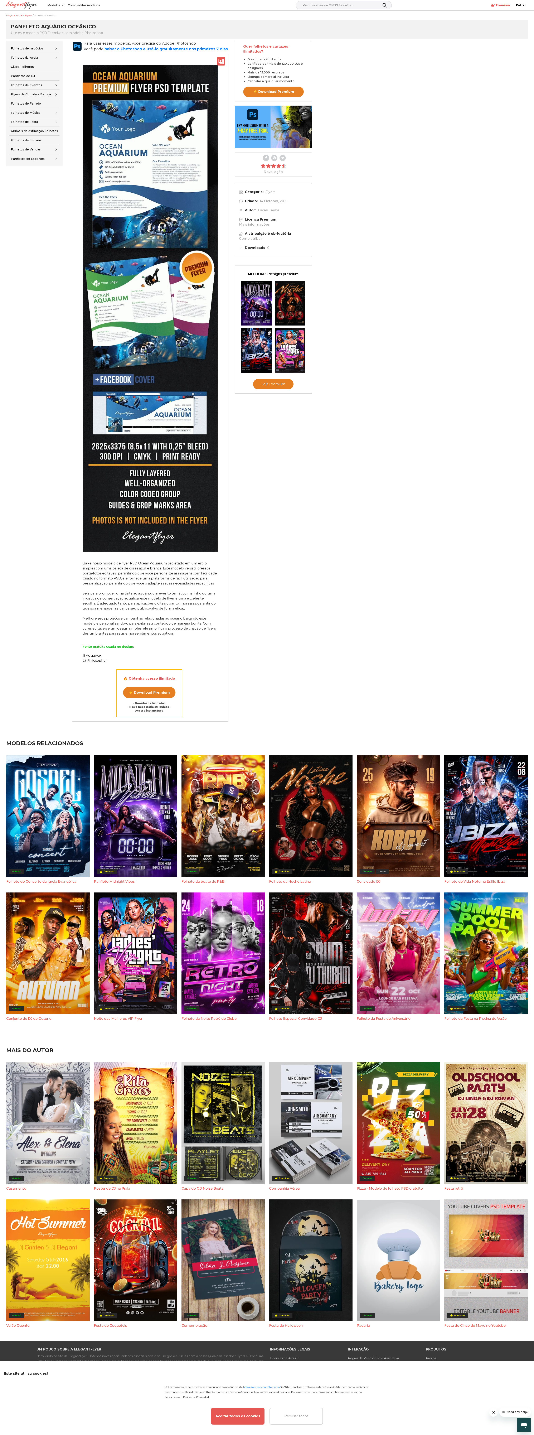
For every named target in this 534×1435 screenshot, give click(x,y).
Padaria (363, 1326)
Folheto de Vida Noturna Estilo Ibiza (474, 881)
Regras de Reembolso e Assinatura (373, 1358)
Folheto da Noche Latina (290, 881)
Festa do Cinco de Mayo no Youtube (475, 1326)
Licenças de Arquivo (284, 1358)
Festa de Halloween (286, 1326)
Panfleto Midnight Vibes (114, 881)
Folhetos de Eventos (26, 85)
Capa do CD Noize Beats (202, 1188)
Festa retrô (453, 1188)
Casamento (16, 1188)
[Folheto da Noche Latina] (290, 303)
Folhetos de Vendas (26, 149)
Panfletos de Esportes (28, 159)
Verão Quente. (18, 1326)
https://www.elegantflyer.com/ (262, 1386)
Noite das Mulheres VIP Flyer (118, 1019)
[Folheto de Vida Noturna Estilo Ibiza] (256, 350)
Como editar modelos (84, 5)
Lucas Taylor (268, 210)
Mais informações (254, 224)
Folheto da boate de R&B (202, 881)
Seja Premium (273, 384)
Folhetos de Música (25, 113)
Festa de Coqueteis (110, 1326)
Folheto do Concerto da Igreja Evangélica (41, 881)
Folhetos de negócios (27, 48)
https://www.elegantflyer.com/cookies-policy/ (231, 1391)
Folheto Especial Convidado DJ (295, 1019)
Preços (431, 1358)
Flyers (271, 192)
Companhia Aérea (284, 1188)
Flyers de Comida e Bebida (31, 94)
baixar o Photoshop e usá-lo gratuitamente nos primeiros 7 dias (166, 49)
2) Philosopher (95, 661)
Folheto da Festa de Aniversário (384, 1019)
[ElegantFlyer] (21, 5)
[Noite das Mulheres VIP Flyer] (290, 350)
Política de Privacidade (196, 1396)
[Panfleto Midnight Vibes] (256, 303)
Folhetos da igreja (24, 57)
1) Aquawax (92, 656)
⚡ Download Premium (149, 692)
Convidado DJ (368, 881)
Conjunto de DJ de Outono (29, 1019)
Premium (503, 5)
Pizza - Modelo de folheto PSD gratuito (390, 1188)
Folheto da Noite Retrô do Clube (209, 1019)
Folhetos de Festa (24, 122)
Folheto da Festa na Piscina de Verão (475, 1019)
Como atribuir (251, 239)
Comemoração (194, 1326)
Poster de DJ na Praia (112, 1188)
